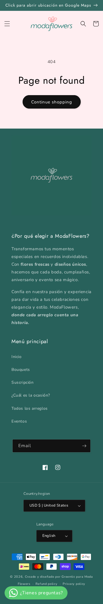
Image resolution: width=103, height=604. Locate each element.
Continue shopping (51, 102)
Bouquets (20, 369)
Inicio (16, 356)
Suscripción (22, 382)
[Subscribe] (84, 446)
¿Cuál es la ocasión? (30, 395)
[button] (7, 23)
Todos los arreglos (29, 408)
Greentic (68, 577)
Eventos (19, 421)
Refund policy (46, 584)
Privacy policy (74, 584)
